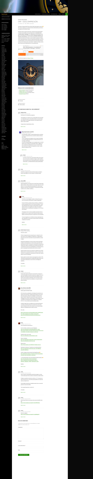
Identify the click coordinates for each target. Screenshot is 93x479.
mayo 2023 (3, 54)
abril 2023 (3, 55)
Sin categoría (24, 19)
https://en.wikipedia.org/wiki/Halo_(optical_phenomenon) (31, 339)
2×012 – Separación (4, 27)
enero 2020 (3, 82)
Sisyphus (3, 35)
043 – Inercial (21, 100)
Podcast (19, 19)
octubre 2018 (3, 100)
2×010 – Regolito (4, 29)
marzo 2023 (3, 56)
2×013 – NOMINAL (4, 25)
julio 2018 (3, 104)
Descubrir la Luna (22, 93)
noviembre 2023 (4, 50)
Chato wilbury (4, 36)
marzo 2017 (3, 123)
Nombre (20, 441)
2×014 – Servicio (4, 24)
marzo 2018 (3, 109)
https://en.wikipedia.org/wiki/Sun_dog (28, 340)
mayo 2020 (3, 78)
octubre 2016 (3, 130)
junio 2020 (3, 77)
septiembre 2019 (4, 87)
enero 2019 (3, 96)
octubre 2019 (3, 86)
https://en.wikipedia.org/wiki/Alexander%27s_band (30, 329)
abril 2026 (3, 47)
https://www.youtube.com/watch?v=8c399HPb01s (30, 402)
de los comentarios (5, 147)
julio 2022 (3, 63)
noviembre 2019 (4, 85)
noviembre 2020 (4, 73)
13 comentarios (31, 23)
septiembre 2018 (4, 101)
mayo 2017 (3, 121)
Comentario (20, 427)
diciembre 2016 (4, 127)
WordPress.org (4, 148)
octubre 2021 (3, 65)
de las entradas (4, 146)
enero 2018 (3, 112)
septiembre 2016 (4, 131)
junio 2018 (3, 105)
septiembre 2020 (4, 74)
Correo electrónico (22, 445)
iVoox (29, 58)
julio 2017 (3, 118)
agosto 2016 (3, 132)
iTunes (32, 58)
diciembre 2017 (4, 113)
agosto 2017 (3, 117)
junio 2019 (3, 91)
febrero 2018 (3, 110)
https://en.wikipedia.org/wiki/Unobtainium (29, 358)
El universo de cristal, (23, 92)
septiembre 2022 (4, 60)
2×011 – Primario (4, 28)
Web (19, 450)
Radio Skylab (4, 14)
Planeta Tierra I (22, 91)
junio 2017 (3, 119)
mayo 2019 (3, 92)
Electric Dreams (22, 89)
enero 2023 (3, 59)
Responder (23, 126)
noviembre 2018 (4, 99)
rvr (26, 23)
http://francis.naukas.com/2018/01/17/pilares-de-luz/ (31, 344)
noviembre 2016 (4, 128)
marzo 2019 (3, 94)
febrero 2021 (3, 69)
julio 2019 (3, 90)
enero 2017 (3, 126)
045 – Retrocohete (21, 104)
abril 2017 (3, 122)
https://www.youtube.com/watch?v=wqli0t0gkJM (30, 414)
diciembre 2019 (4, 83)
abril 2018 (3, 108)
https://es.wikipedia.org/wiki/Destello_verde (29, 335)
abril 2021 (3, 68)
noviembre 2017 (4, 114)
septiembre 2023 (4, 51)
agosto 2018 (3, 103)
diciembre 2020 (4, 72)
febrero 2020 (3, 81)
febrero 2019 (3, 95)
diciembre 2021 (4, 64)
